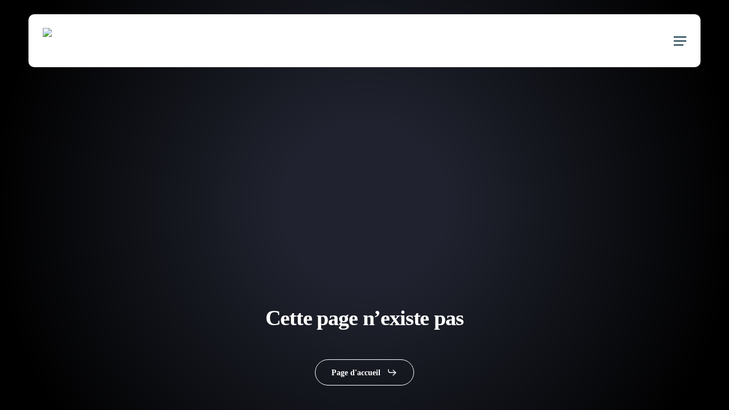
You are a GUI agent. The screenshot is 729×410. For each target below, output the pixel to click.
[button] (680, 41)
